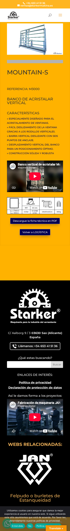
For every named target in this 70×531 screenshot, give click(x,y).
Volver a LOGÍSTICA (35, 232)
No (30, 526)
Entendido (17, 526)
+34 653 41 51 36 (35, 3)
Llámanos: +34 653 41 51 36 (38, 346)
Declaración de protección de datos (35, 387)
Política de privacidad (35, 382)
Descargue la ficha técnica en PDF (35, 220)
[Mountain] (35, 53)
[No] (65, 518)
